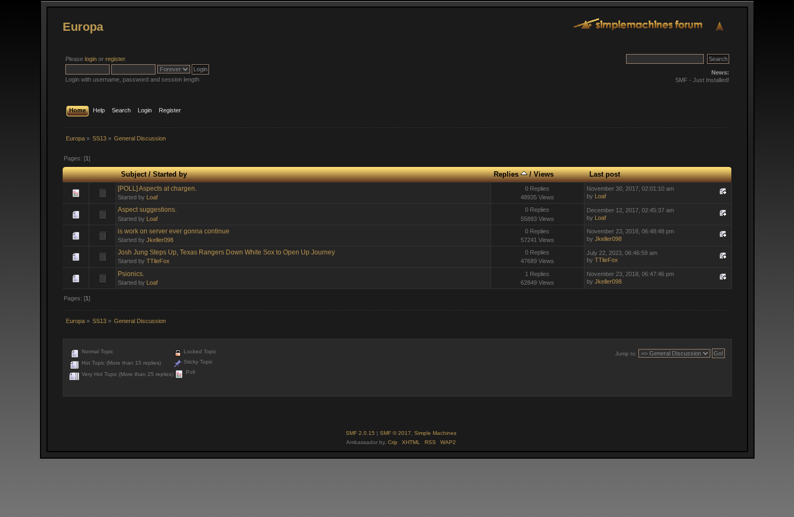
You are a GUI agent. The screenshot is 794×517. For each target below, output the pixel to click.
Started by (170, 174)
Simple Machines (435, 433)
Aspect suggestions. (147, 209)
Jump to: (626, 354)
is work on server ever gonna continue (174, 231)
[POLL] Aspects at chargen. (157, 188)
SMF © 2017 (395, 433)
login (91, 59)
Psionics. (131, 274)
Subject (133, 174)
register (115, 59)
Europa (83, 26)
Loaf (152, 197)
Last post (604, 174)
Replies (507, 174)
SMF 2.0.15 (360, 433)
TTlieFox (158, 261)
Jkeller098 (159, 240)
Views (544, 174)
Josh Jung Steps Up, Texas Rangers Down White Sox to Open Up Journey (226, 252)
